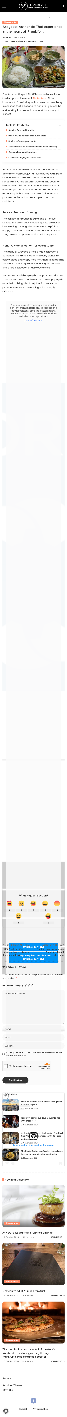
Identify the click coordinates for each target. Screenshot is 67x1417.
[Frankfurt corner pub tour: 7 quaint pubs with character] (10, 1121)
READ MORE (56, 1237)
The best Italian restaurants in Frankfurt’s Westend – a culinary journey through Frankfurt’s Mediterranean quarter (28, 1353)
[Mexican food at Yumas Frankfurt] (33, 1264)
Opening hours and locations (22, 152)
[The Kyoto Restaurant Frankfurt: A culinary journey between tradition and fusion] (10, 1155)
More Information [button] (33, 320)
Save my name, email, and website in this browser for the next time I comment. (34, 1054)
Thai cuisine (40, 98)
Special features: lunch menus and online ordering (32, 146)
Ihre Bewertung (10, 985)
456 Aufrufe (19, 37)
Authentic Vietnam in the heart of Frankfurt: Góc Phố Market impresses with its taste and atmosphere (42, 1136)
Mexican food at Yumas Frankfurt (23, 1291)
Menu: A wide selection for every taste (27, 135)
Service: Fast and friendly (21, 130)
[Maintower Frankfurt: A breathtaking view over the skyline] (10, 1105)
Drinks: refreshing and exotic (22, 141)
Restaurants (10, 22)
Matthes (6, 37)
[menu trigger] (5, 6)
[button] (6, 1411)
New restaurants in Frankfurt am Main (29, 1232)
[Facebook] (33, 1401)
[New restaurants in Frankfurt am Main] (33, 1206)
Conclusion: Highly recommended (24, 157)
